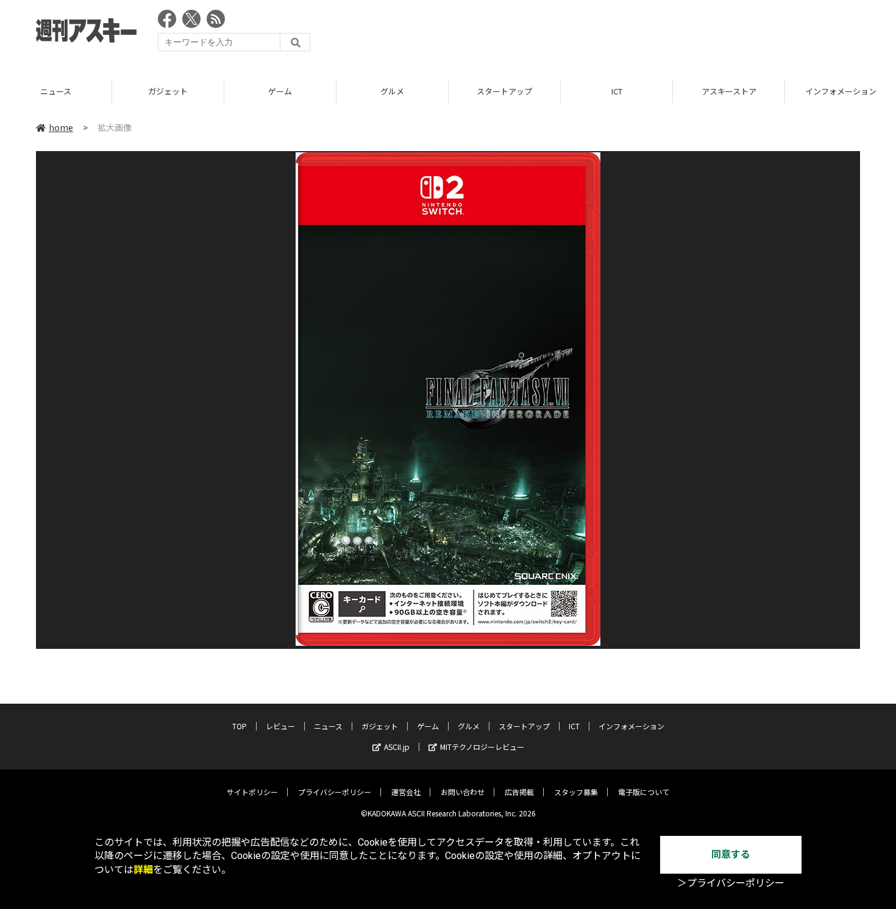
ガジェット (168, 91)
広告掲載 (519, 792)
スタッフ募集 (576, 792)
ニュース (55, 91)
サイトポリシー (252, 792)
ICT (616, 91)
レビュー (280, 726)
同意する (730, 854)
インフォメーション (631, 726)
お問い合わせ (463, 792)
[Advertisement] (638, 33)
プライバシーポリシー (334, 792)
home (61, 127)
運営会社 (406, 792)
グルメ (392, 91)
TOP (239, 726)
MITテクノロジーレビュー (482, 746)
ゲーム (280, 91)
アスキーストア (729, 91)
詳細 (143, 869)
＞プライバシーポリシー (730, 883)
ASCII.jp (397, 746)
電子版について (643, 792)
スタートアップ (504, 91)
